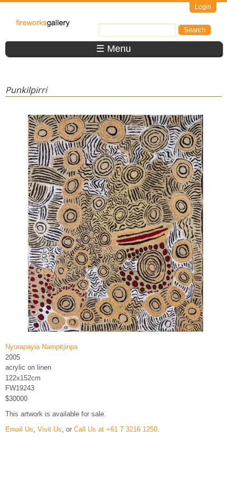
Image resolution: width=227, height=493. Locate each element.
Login (203, 7)
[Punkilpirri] (115, 331)
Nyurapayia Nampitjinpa (41, 347)
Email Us (19, 429)
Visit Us (49, 429)
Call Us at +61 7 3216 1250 (115, 429)
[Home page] (43, 25)
